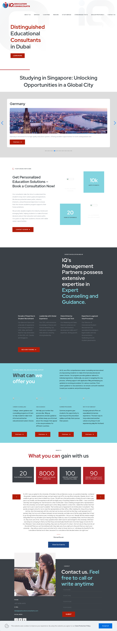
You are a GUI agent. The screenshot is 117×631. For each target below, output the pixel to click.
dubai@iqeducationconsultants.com (26, 600)
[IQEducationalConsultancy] (16, 5)
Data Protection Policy (82, 626)
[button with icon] (16, 610)
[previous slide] (16, 496)
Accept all (105, 626)
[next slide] (100, 496)
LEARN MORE (17, 56)
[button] (45, 150)
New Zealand (20, 103)
